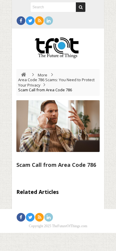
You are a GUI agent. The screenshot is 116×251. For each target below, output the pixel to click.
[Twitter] (30, 20)
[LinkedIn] (48, 20)
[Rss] (39, 20)
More (42, 75)
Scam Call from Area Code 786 (56, 164)
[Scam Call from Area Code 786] (58, 126)
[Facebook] (21, 20)
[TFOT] (58, 46)
